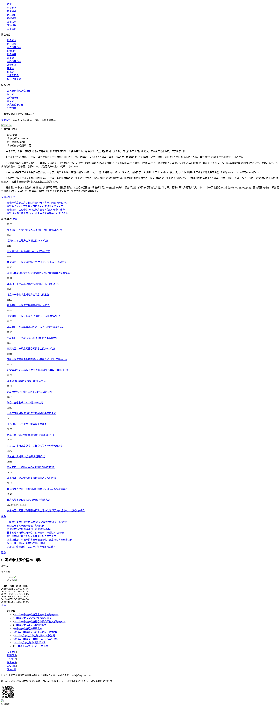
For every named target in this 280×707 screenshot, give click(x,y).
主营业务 (11, 659)
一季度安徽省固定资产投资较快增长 (32, 618)
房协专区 (11, 8)
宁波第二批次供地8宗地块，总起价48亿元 (28, 251)
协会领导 (11, 44)
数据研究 (11, 18)
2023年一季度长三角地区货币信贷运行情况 (36, 639)
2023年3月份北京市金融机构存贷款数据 (34, 635)
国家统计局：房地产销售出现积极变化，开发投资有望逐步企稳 (39, 539)
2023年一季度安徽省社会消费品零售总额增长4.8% (39, 621)
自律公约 (11, 51)
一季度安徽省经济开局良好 (28, 628)
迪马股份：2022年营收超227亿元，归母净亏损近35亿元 (35, 327)
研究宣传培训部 (15, 104)
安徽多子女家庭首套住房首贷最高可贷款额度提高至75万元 (37, 206)
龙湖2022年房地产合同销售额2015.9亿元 (27, 240)
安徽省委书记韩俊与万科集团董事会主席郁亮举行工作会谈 (37, 213)
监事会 (10, 58)
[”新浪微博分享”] (3, 126)
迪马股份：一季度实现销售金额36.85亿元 (28, 305)
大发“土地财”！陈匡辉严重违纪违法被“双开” (30, 392)
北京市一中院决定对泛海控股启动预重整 (28, 294)
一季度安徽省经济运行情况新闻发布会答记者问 (31, 413)
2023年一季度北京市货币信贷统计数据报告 (36, 632)
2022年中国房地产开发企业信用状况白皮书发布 (31, 536)
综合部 (10, 94)
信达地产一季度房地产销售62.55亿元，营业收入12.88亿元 (36, 262)
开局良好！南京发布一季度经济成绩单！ (28, 424)
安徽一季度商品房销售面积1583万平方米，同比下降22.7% (37, 202)
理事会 (10, 68)
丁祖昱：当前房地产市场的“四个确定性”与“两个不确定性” (37, 522)
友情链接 (11, 666)
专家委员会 (13, 75)
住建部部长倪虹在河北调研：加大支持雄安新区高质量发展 (37, 489)
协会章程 (11, 54)
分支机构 (11, 108)
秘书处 (10, 72)
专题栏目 (11, 25)
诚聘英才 (11, 655)
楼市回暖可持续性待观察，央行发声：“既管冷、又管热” (36, 532)
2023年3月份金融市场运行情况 (30, 642)
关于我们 (11, 652)
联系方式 (11, 662)
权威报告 (5, 120)
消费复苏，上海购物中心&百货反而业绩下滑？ (31, 467)
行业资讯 (11, 15)
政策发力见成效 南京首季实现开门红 (26, 456)
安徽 (3, 197)
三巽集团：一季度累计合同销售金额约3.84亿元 (31, 348)
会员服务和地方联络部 (18, 90)
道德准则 (11, 65)
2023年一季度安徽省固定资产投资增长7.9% (36, 614)
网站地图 (11, 669)
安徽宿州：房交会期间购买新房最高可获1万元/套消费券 (36, 209)
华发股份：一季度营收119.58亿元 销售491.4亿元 (32, 338)
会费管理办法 (14, 61)
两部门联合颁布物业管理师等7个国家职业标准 (31, 435)
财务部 (10, 101)
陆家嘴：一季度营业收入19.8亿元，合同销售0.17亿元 (34, 230)
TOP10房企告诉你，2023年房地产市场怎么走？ (31, 546)
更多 (15, 219)
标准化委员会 (14, 79)
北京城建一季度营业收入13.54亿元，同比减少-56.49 (33, 316)
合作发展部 (13, 97)
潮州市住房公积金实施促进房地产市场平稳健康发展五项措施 (38, 273)
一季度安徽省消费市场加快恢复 (30, 625)
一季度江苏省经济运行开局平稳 (31, 646)
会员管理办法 (14, 47)
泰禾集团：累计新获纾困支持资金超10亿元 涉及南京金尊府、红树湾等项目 (46, 510)
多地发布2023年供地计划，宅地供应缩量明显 (30, 529)
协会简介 (11, 40)
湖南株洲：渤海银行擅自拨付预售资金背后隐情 (31, 478)
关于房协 (11, 29)
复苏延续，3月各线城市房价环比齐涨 (26, 543)
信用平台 (11, 11)
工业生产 (10, 197)
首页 (9, 4)
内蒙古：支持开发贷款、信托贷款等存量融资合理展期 (35, 446)
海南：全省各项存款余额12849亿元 (25, 402)
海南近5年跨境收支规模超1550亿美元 (26, 381)
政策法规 (11, 22)
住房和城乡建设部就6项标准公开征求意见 (28, 500)
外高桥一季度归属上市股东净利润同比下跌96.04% (32, 284)
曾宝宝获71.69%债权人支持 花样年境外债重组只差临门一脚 (37, 370)
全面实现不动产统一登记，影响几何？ (27, 525)
